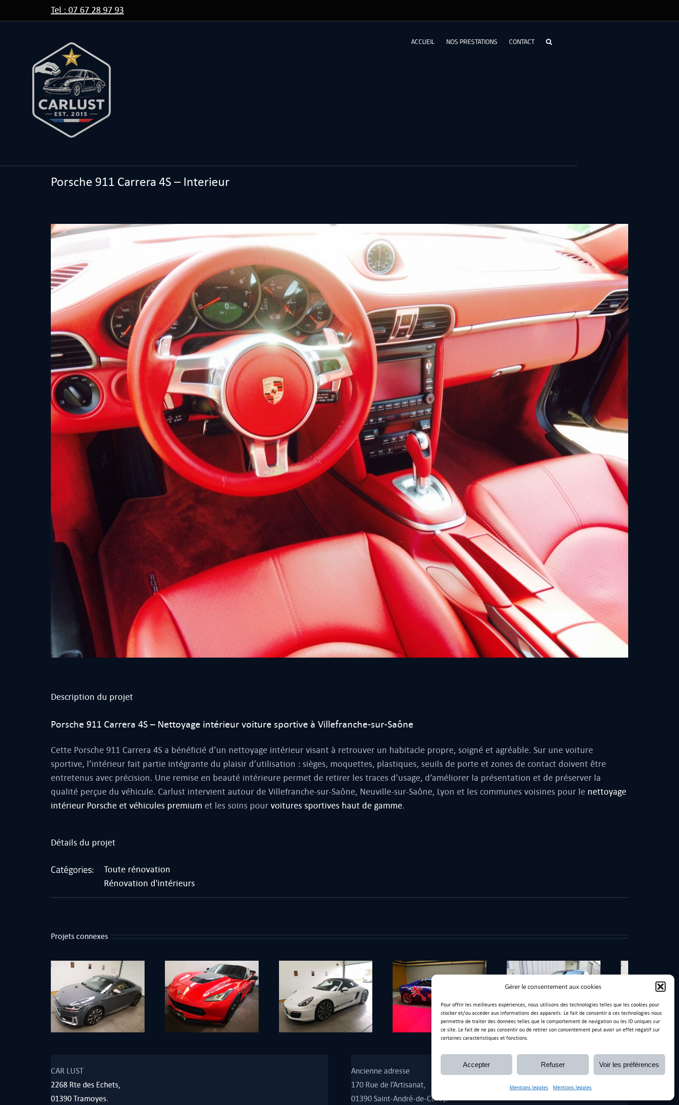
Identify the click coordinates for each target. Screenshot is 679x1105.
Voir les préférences (629, 1064)
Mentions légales (528, 1088)
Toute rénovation (137, 869)
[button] (660, 986)
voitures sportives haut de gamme (336, 805)
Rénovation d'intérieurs (149, 883)
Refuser (553, 1064)
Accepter (476, 1064)
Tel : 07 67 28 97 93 (87, 10)
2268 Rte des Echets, (85, 1089)
